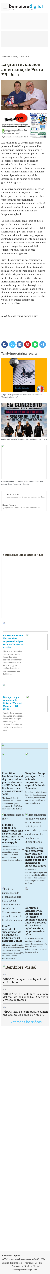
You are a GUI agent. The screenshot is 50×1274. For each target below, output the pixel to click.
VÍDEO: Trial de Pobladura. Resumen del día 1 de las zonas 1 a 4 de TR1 (25, 1013)
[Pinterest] (27, 344)
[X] (12, 344)
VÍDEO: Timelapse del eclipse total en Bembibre (24, 980)
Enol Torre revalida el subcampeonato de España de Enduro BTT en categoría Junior (12, 933)
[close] (5, 7)
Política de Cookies (33, 1262)
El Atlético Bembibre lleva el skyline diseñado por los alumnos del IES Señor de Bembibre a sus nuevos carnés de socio (12, 784)
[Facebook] (4, 344)
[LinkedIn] (20, 344)
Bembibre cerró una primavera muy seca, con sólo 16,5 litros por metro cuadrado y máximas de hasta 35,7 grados (36, 856)
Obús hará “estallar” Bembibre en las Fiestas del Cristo (24, 439)
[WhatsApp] (35, 344)
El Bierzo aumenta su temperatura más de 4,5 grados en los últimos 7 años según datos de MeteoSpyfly (13, 833)
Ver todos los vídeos (26, 1022)
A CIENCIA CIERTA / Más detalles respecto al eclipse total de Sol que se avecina (13, 641)
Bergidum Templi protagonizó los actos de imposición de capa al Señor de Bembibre (36, 781)
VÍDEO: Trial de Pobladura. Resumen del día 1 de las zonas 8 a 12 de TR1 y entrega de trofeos (25, 996)
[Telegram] (42, 344)
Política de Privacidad (12, 1262)
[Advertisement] (25, 1138)
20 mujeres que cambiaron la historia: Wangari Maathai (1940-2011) (12, 703)
